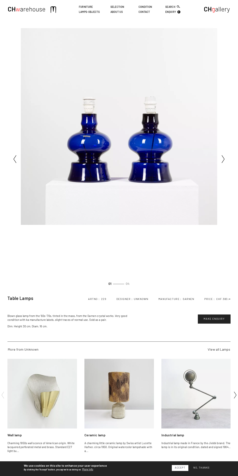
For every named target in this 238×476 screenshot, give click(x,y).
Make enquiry (214, 319)
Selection (117, 7)
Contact (144, 12)
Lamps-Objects (89, 12)
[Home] (26, 10)
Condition (145, 7)
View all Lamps (219, 349)
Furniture (86, 7)
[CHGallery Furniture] (217, 10)
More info (87, 469)
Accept (180, 468)
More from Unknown (23, 349)
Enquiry (172, 12)
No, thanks (201, 468)
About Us (116, 12)
